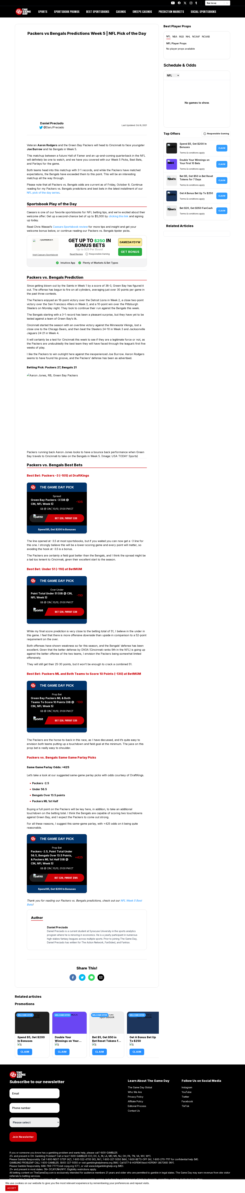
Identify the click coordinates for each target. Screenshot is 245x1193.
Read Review (76, 254)
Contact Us (134, 1110)
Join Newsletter (23, 1136)
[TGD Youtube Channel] (173, 2)
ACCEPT (11, 1188)
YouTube (187, 1092)
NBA (174, 36)
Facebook (187, 1101)
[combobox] (207, 3)
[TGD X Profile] (185, 3)
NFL (168, 36)
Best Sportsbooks (97, 12)
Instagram (187, 1087)
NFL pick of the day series (43, 192)
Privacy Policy (135, 1096)
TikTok (185, 1106)
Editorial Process (137, 1106)
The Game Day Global (140, 1087)
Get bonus (130, 252)
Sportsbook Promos (67, 12)
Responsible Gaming (99, 254)
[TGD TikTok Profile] (196, 2)
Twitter (185, 1096)
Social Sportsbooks (203, 12)
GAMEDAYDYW (130, 242)
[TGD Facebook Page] (179, 2)
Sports (42, 12)
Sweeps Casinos (142, 12)
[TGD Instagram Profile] (191, 2)
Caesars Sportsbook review (70, 226)
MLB (181, 36)
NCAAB (206, 36)
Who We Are (135, 1092)
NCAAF (196, 36)
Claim (24, 1051)
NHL (188, 36)
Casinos (121, 12)
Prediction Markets (171, 12)
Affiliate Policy (135, 1101)
